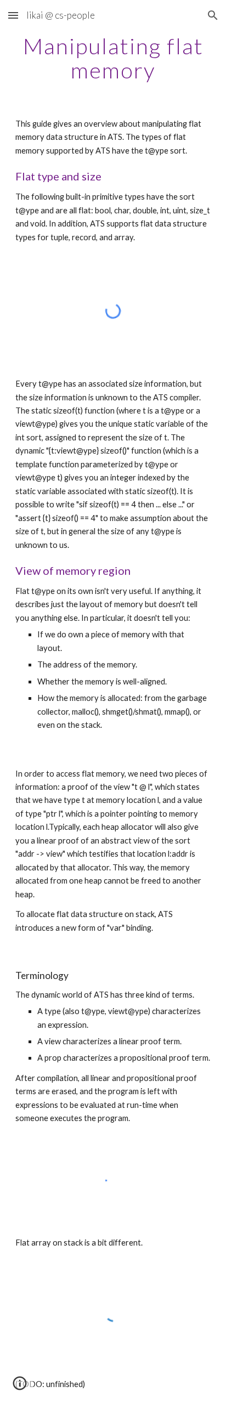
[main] (113, 58)
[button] (13, 15)
